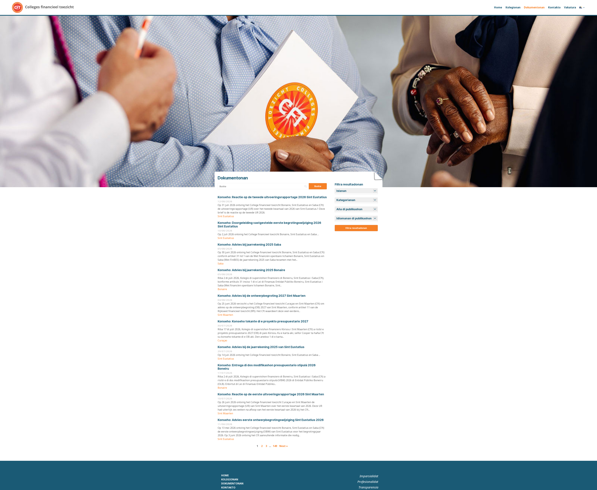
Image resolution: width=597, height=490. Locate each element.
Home (498, 7)
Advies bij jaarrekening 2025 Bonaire (251, 270)
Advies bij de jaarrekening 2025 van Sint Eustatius (261, 347)
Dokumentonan (534, 7)
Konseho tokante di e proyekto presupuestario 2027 (263, 321)
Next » (283, 446)
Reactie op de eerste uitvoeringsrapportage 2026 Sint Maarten (271, 394)
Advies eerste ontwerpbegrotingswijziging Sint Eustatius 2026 (271, 420)
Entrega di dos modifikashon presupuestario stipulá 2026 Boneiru (267, 367)
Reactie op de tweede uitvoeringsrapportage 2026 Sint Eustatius (272, 197)
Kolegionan (513, 7)
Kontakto (554, 7)
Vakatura (570, 7)
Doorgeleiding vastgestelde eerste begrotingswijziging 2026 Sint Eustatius (269, 224)
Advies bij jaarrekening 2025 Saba (249, 244)
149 (275, 446)
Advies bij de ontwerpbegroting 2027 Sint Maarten (261, 296)
